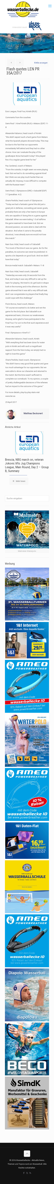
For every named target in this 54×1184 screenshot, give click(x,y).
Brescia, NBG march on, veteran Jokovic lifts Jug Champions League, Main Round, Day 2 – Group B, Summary (27, 465)
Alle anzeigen (42, 63)
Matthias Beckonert (33, 413)
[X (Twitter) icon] (27, 1173)
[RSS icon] (30, 1173)
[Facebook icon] (24, 1173)
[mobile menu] (49, 6)
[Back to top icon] (27, 1153)
